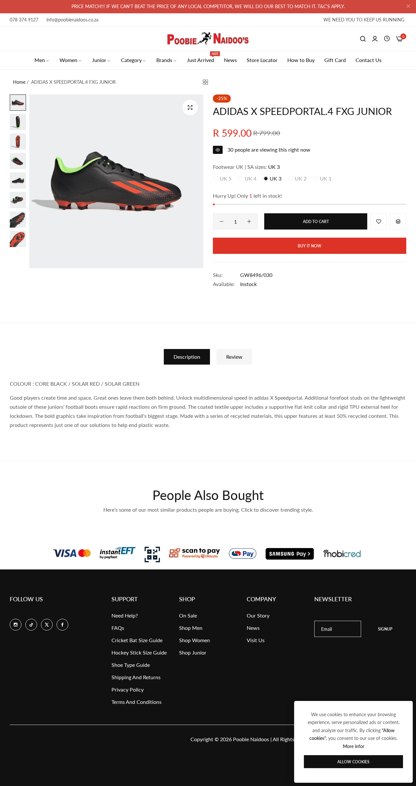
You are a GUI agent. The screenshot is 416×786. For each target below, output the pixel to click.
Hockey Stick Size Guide (139, 652)
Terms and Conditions (136, 702)
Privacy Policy (127, 689)
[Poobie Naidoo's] (208, 38)
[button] (378, 221)
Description (187, 357)
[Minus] (221, 221)
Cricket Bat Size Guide (136, 640)
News (253, 628)
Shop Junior (192, 652)
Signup (385, 629)
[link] (42, 60)
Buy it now (309, 245)
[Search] (363, 38)
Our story (258, 615)
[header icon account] (375, 38)
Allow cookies (353, 761)
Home (19, 82)
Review (234, 357)
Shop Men (190, 628)
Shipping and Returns (136, 677)
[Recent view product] (387, 39)
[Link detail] (15, 624)
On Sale (188, 615)
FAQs (117, 628)
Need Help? (124, 615)
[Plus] (249, 221)
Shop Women (194, 640)
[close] (408, 7)
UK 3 (274, 178)
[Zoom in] (190, 107)
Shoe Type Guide (130, 665)
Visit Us (256, 640)
